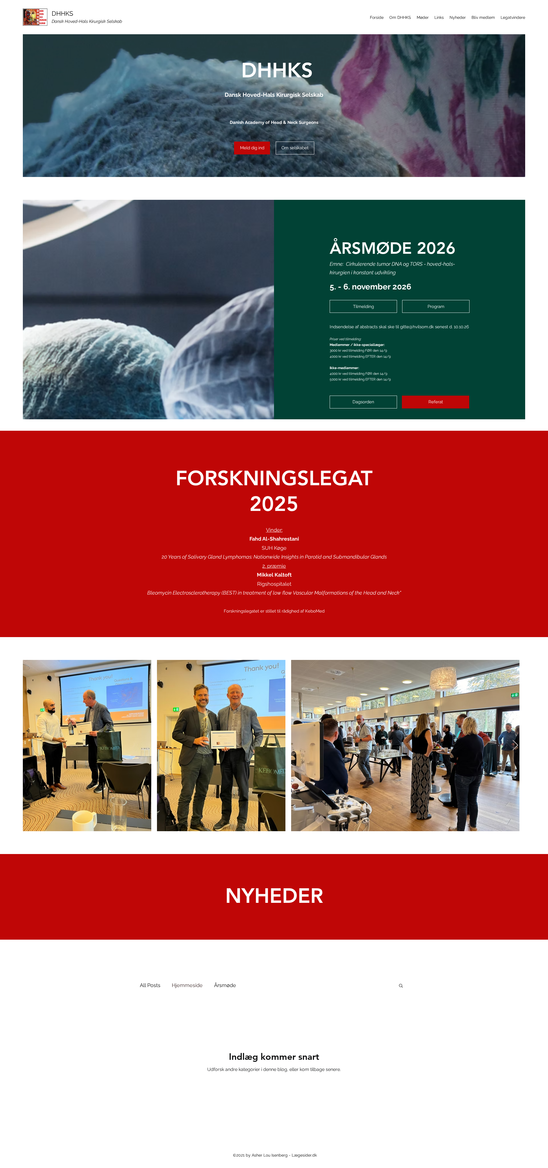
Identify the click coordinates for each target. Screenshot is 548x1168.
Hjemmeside (187, 985)
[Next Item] (515, 745)
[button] (400, 17)
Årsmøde (225, 985)
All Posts (150, 985)
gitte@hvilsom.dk (417, 326)
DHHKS (62, 13)
